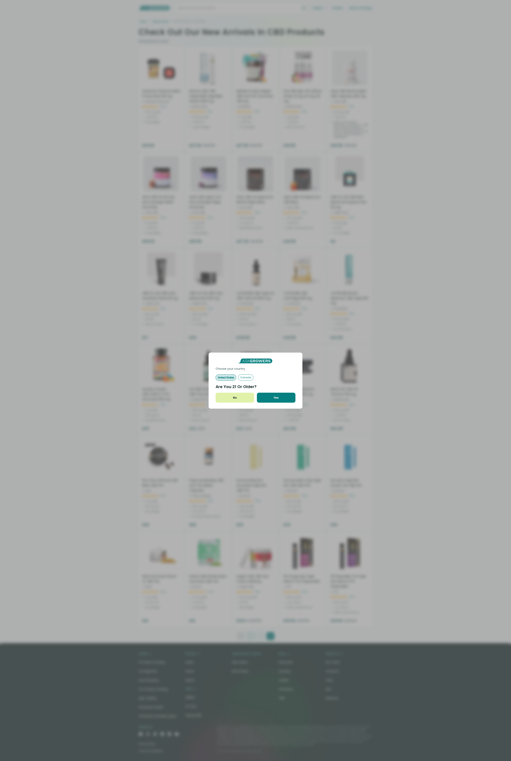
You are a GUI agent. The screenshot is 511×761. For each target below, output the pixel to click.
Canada (245, 377)
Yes (276, 398)
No (235, 398)
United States (226, 377)
